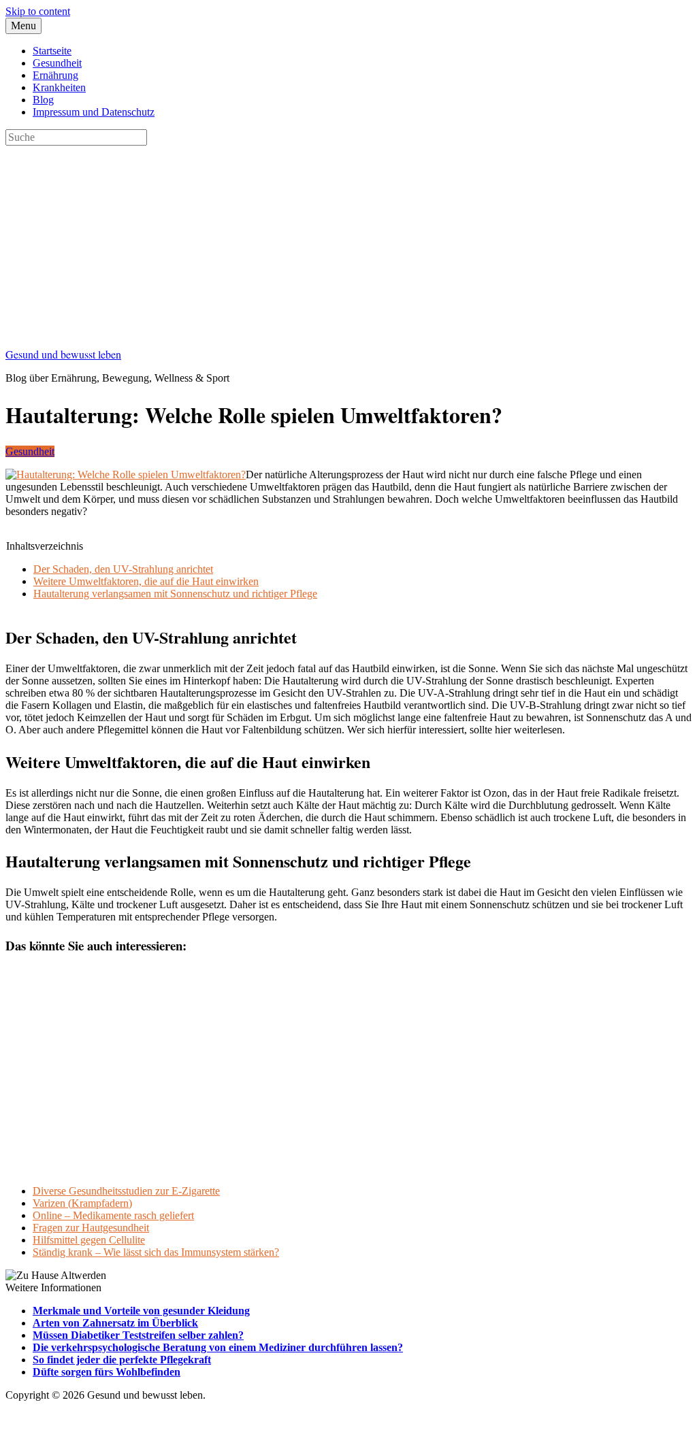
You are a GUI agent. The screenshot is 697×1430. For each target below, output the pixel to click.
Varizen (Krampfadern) (82, 1203)
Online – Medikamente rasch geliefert (113, 1215)
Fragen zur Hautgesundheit (91, 1227)
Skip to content (37, 11)
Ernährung (55, 75)
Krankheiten (59, 87)
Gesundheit (57, 63)
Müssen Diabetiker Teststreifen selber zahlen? (138, 1335)
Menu (23, 25)
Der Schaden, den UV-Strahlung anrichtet (123, 569)
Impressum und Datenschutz (94, 112)
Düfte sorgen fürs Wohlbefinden (106, 1372)
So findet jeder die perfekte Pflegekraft (122, 1359)
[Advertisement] (348, 241)
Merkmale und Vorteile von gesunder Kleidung (141, 1310)
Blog (43, 99)
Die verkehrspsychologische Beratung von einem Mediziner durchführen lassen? (218, 1347)
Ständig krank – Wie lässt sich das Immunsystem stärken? (156, 1252)
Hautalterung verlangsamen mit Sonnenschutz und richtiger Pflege (175, 593)
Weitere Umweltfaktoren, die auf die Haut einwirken (146, 581)
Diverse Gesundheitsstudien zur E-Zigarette (126, 1191)
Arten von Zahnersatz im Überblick (115, 1323)
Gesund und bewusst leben (63, 354)
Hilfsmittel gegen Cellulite (89, 1240)
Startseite (52, 50)
